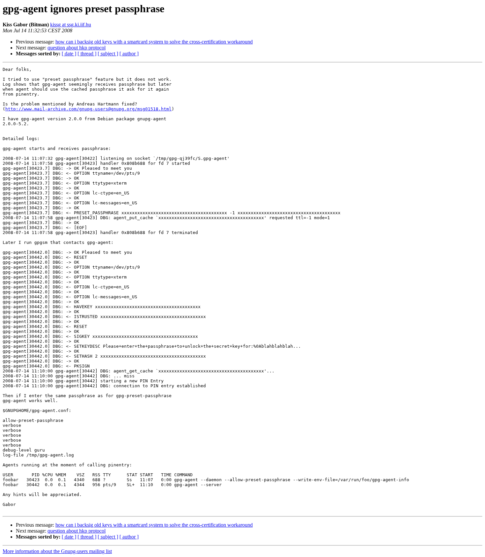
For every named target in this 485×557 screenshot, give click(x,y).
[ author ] (129, 53)
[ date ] (69, 53)
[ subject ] (108, 53)
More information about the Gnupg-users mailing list (57, 551)
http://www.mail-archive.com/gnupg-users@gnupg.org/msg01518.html (88, 108)
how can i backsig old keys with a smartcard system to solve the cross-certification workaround (154, 41)
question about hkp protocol (77, 47)
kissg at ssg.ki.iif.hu (70, 24)
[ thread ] (87, 53)
